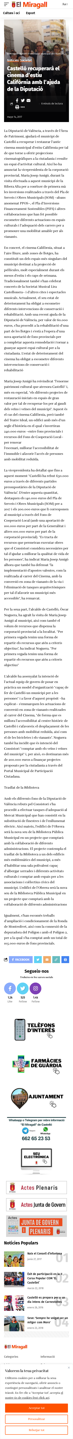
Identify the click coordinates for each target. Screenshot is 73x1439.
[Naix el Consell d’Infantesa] (14, 1259)
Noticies (13, 60)
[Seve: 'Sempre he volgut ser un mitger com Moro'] (14, 1323)
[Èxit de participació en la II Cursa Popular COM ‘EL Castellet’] (14, 1279)
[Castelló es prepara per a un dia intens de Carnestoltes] (14, 1303)
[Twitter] (23, 993)
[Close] (68, 1367)
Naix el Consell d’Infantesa (44, 1253)
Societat (26, 60)
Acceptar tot (37, 1408)
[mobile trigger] (7, 4)
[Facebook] (10, 993)
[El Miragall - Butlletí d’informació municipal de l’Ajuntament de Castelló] (29, 4)
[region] (36, 1401)
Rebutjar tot (36, 1430)
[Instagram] (35, 993)
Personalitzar (36, 1419)
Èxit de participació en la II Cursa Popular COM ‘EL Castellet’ (44, 1278)
